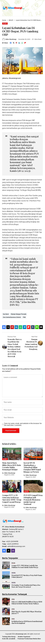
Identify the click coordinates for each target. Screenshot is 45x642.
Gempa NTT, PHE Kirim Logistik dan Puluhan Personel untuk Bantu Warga (25, 566)
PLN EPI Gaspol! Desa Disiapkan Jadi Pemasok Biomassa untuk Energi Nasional (33, 499)
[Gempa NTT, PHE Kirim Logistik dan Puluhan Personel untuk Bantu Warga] (6, 565)
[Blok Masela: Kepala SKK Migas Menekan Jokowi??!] (6, 611)
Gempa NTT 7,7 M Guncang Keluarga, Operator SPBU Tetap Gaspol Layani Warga (11, 498)
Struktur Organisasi (24, 636)
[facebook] (4, 551)
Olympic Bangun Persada (18, 314)
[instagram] (13, 551)
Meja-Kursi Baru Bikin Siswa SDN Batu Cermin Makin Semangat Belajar (11, 466)
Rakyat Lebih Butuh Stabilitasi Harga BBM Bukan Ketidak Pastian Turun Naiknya (27, 603)
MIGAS (11, 20)
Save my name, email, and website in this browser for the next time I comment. (23, 424)
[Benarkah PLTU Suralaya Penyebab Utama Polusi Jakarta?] (6, 575)
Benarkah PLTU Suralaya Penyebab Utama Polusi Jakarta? (27, 576)
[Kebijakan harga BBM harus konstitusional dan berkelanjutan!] (6, 621)
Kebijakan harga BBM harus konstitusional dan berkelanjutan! (27, 622)
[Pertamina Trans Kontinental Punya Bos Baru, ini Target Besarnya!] (6, 585)
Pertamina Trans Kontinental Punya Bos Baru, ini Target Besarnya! (26, 586)
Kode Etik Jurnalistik (8, 638)
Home (4, 20)
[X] (8, 551)
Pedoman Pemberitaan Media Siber (29, 638)
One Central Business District (12, 317)
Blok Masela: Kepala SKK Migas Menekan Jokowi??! (26, 612)
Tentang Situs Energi (8, 636)
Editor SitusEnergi (10, 39)
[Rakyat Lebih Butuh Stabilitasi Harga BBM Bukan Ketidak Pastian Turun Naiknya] (6, 601)
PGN (24, 317)
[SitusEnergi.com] (13, 8)
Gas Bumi (6, 314)
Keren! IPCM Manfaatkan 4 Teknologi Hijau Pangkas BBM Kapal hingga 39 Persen (32, 467)
